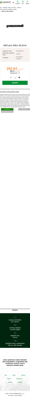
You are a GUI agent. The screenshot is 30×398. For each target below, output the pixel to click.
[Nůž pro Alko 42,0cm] (15, 25)
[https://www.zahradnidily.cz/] (5, 2)
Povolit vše (7, 109)
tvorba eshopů (18, 395)
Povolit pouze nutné (7, 111)
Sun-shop (10, 395)
